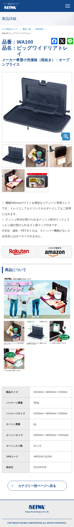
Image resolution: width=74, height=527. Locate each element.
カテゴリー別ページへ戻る (37, 486)
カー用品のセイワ (10, 29)
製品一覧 (27, 29)
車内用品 (39, 29)
